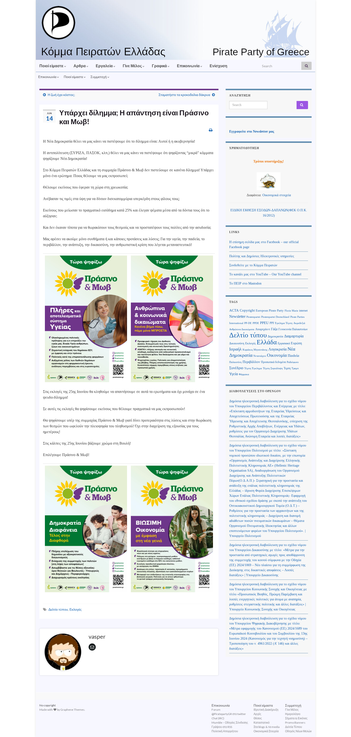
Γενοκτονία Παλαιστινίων (293, 329)
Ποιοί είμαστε (51, 65)
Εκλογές (75, 609)
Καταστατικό (262, 722)
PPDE (256, 323)
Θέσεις (258, 718)
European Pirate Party (270, 310)
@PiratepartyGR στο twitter (229, 714)
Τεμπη (287, 368)
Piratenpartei (253, 317)
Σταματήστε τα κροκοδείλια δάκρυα (184, 95)
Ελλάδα (267, 342)
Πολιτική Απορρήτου (225, 731)
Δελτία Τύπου (293, 727)
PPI (272, 323)
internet (303, 310)
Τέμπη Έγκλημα (253, 368)
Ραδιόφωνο (293, 362)
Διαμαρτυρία (293, 336)
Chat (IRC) (218, 718)
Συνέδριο (236, 368)
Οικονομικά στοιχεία (276, 195)
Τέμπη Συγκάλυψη (273, 368)
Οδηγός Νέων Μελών (298, 731)
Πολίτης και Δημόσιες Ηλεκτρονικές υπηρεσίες (261, 256)
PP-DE (248, 323)
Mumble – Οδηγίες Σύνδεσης (230, 722)
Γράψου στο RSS (222, 727)
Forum (216, 709)
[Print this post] (211, 130)
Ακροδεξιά (299, 323)
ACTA (234, 310)
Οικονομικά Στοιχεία (266, 731)
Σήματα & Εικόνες (296, 718)
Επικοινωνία (188, 65)
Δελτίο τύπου (58, 609)
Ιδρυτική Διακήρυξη (266, 709)
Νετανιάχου (259, 356)
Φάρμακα (244, 374)
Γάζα (274, 329)
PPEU (264, 323)
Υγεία (233, 374)
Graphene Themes (72, 709)
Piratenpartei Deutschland (275, 317)
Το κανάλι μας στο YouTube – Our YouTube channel (265, 274)
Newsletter (237, 316)
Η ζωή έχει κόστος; (62, 95)
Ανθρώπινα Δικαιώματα (241, 329)
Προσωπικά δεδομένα (273, 362)
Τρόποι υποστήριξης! (268, 161)
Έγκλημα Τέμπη (283, 323)
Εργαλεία (104, 65)
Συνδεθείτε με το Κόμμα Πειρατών (253, 265)
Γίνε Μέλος (133, 65)
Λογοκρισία (277, 349)
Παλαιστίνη (235, 362)
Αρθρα (80, 65)
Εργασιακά (284, 343)
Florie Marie (291, 310)
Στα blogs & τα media (267, 727)
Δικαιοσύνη (236, 343)
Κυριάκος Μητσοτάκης (255, 349)
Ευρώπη (296, 343)
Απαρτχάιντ (262, 329)
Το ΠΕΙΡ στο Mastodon (245, 283)
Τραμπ (295, 368)
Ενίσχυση (218, 65)
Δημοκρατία (275, 336)
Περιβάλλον (251, 362)
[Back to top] (340, 726)
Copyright (247, 310)
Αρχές (257, 714)
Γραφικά (160, 65)
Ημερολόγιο (292, 714)
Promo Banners (295, 722)
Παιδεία (293, 355)
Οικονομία (277, 355)
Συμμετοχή (98, 77)
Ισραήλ (235, 349)
